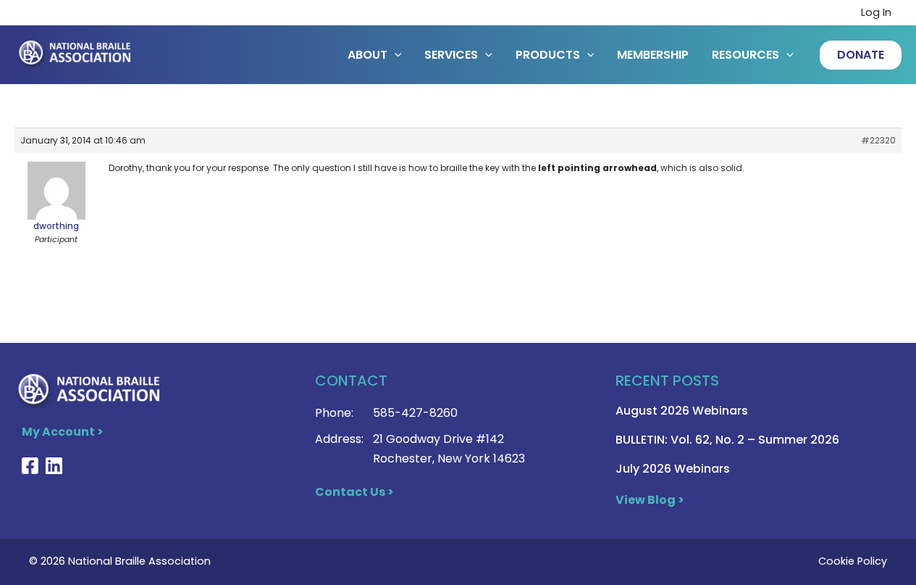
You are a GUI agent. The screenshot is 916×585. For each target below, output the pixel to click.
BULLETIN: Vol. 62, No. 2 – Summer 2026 (727, 439)
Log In (876, 12)
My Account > (63, 431)
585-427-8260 (415, 412)
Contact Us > (354, 492)
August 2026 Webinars (681, 410)
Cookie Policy (852, 561)
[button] (861, 55)
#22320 (878, 140)
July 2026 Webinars (672, 468)
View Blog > (649, 499)
